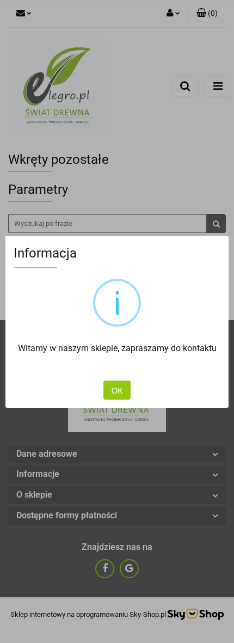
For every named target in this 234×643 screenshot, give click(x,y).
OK (117, 390)
